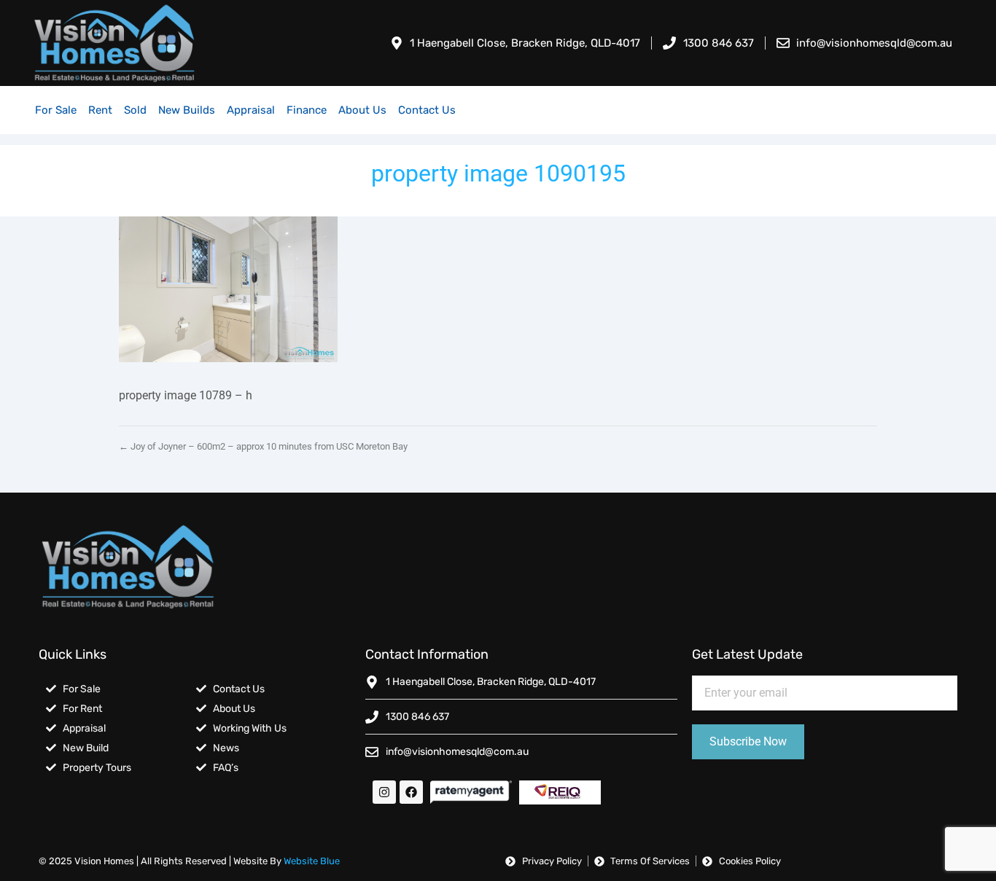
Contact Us (427, 110)
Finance (307, 110)
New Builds (186, 110)
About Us (362, 110)
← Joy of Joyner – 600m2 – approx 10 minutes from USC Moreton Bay (263, 446)
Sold (135, 110)
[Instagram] (384, 792)
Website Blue (312, 860)
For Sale (56, 110)
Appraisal (251, 110)
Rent (100, 110)
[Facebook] (411, 792)
